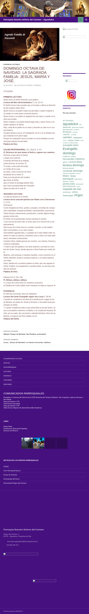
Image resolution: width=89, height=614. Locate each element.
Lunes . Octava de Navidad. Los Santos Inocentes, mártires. (27, 341)
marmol (78, 173)
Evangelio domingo (70, 151)
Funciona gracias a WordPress (13, 611)
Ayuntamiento (68, 129)
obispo (73, 176)
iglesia (65, 162)
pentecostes (69, 184)
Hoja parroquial (9, 367)
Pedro (72, 181)
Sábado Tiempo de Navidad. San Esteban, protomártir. (24, 333)
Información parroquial (11, 403)
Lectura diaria (75, 162)
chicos (65, 140)
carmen (67, 137)
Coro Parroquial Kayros (12, 471)
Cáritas (6, 466)
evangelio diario (71, 145)
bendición (76, 129)
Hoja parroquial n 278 (11, 406)
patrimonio (78, 179)
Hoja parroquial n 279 (11, 401)
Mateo (66, 176)
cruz (82, 140)
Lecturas (16, 64)
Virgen (78, 195)
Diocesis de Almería (10, 431)
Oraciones (7, 384)
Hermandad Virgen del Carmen (14, 483)
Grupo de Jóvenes (10, 475)
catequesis (77, 137)
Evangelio (7, 64)
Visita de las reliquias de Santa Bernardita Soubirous (22, 408)
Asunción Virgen (78, 127)
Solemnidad (68, 195)
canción (66, 134)
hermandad (68, 159)
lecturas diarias (68, 168)
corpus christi (73, 140)
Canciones (7, 380)
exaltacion (66, 156)
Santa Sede (7, 426)
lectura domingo (73, 165)
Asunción (67, 127)
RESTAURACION (69, 186)
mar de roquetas (69, 173)
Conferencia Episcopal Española (15, 428)
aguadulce (70, 124)
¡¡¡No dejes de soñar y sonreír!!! (28, 85)
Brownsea (67, 132)
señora (75, 192)
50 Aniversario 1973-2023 (12, 359)
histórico (80, 159)
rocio (78, 186)
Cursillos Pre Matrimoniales (70, 143)
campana (75, 132)
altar (80, 124)
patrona (65, 181)
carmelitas (73, 134)
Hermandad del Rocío (11, 479)
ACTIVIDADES (68, 121)
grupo (73, 156)
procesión (79, 184)
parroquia (68, 178)
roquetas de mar (72, 189)
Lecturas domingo (73, 170)
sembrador (67, 192)
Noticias (6, 363)
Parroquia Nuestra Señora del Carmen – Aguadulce (28, 19)
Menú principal (86, 19)
